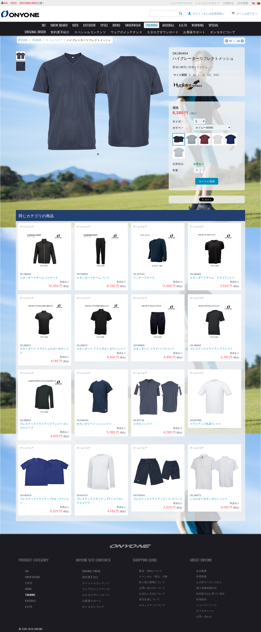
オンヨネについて (222, 32)
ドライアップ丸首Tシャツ (205, 423)
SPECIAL (214, 25)
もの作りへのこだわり (209, 582)
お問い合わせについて (152, 588)
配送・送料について (150, 571)
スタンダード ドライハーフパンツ (153, 348)
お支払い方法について (152, 593)
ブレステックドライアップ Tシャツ (211, 348)
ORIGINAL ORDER (35, 32)
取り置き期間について (152, 582)
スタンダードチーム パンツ (93, 277)
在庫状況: (178, 163)
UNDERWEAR (133, 25)
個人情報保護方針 (206, 588)
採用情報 (201, 576)
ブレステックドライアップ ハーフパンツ (157, 498)
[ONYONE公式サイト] (130, 545)
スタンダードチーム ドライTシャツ (212, 277)
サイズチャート (205, 611)
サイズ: (177, 121)
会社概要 (242, 3)
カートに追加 (207, 181)
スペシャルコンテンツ (90, 32)
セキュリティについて (152, 605)
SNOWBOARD (28, 3)
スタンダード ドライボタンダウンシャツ (101, 348)
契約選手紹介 (60, 32)
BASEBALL (168, 25)
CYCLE (104, 25)
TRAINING (151, 25)
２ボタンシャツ (142, 423)
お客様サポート (194, 32)
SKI (6, 3)
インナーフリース (144, 277)
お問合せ (228, 3)
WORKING (198, 25)
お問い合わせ (204, 616)
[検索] (181, 13)
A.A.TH (183, 25)
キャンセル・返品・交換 (153, 576)
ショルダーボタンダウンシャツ (208, 498)
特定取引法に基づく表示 (210, 593)
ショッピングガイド (207, 3)
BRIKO (116, 25)
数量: (176, 170)
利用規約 (201, 599)
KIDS (14, 3)
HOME (24, 40)
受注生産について (149, 599)
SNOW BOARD (59, 25)
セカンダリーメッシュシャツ (94, 423)
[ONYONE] (20, 13)
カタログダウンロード (162, 32)
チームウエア (54, 40)
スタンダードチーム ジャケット (39, 277)
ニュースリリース (181, 3)
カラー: (177, 127)
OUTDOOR (89, 25)
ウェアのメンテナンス (126, 32)
